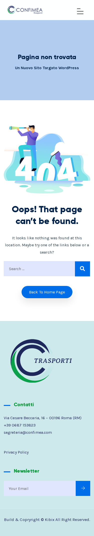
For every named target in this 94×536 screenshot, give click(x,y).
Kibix (50, 519)
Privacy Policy (16, 452)
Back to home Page (47, 292)
